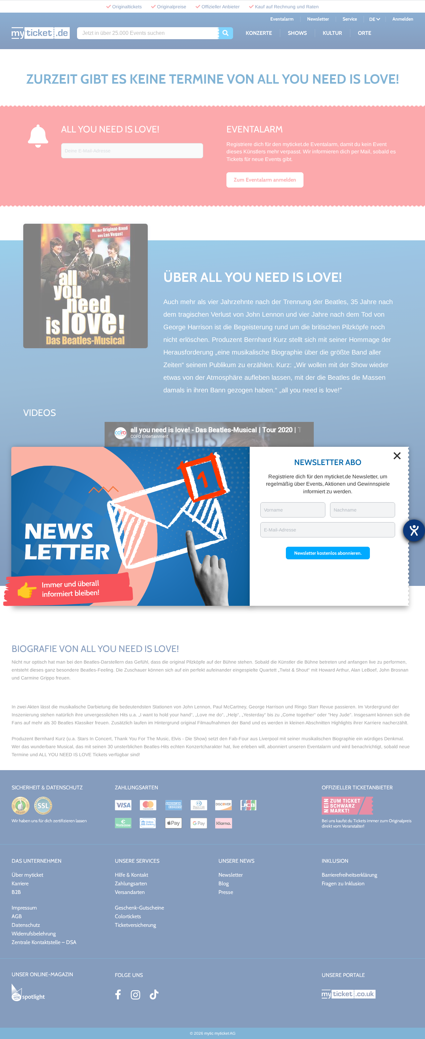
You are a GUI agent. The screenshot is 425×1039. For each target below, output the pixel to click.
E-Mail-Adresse (280, 529)
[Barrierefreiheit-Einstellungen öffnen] (414, 530)
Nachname (345, 510)
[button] (328, 553)
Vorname (273, 510)
